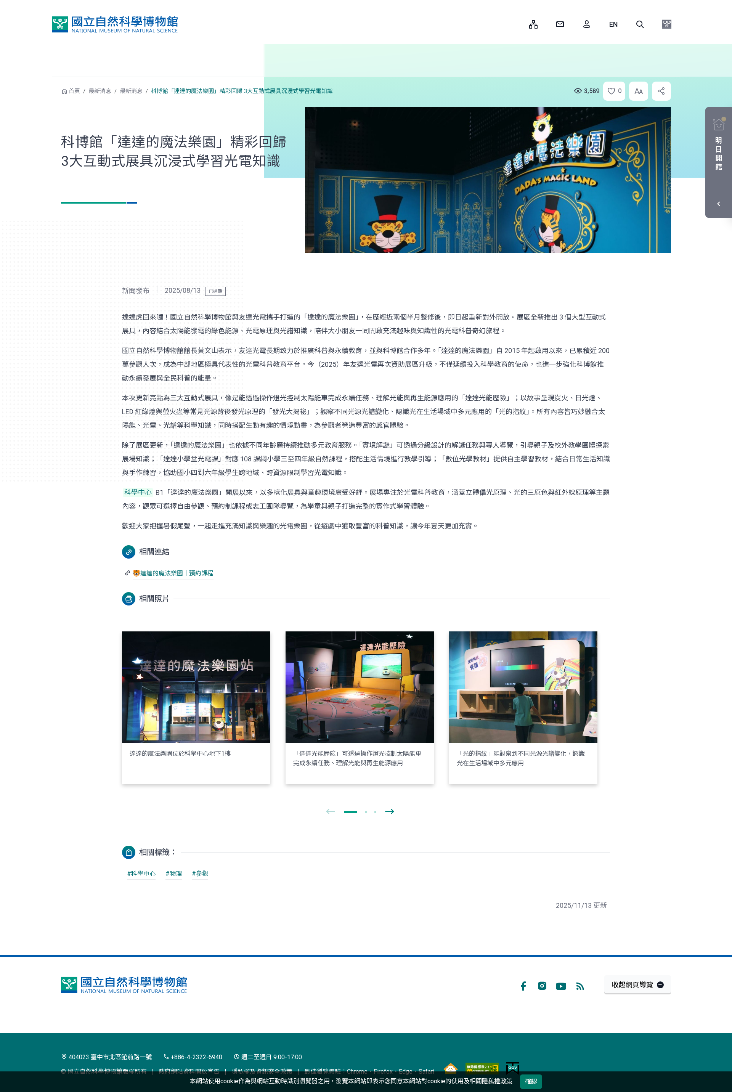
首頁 (74, 91)
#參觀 (200, 873)
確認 (531, 1081)
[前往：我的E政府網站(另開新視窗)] (512, 1068)
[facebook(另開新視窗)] (523, 985)
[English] (613, 24)
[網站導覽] (533, 24)
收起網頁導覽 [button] (632, 985)
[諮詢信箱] (560, 24)
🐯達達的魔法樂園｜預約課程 (173, 573)
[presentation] (330, 811)
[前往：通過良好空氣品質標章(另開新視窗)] (450, 1068)
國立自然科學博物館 (115, 24)
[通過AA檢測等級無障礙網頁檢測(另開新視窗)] (482, 1068)
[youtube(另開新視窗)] (561, 985)
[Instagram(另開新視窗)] (542, 985)
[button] (640, 24)
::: (517, 24)
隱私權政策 (497, 1081)
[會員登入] (586, 24)
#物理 (173, 873)
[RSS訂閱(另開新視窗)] (580, 985)
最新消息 (99, 91)
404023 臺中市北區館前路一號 (109, 1057)
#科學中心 (141, 873)
